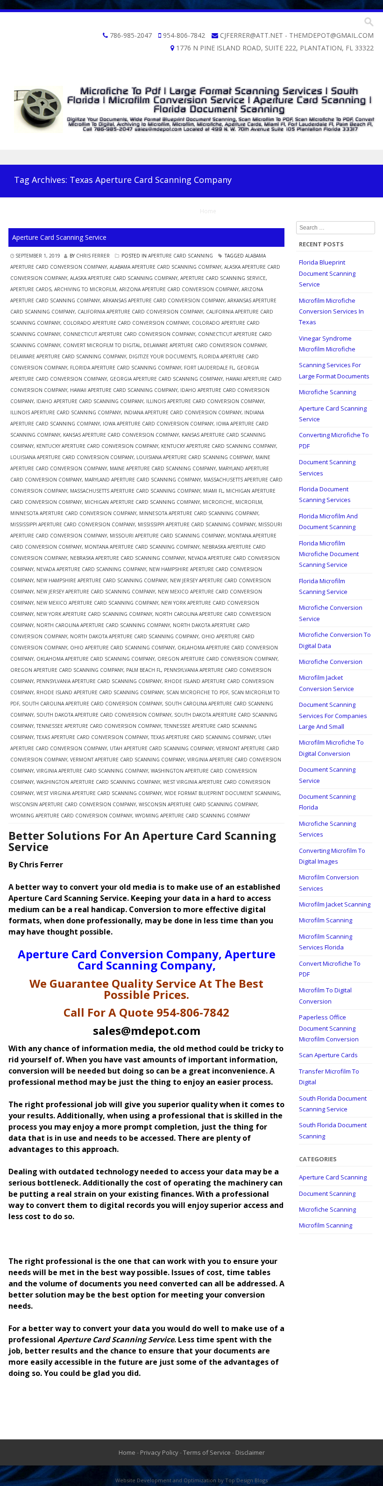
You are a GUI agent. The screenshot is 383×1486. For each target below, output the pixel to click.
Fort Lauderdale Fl (209, 367)
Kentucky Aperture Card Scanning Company (218, 446)
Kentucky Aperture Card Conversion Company (97, 446)
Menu (191, 157)
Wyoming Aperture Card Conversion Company (71, 815)
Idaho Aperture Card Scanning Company (89, 401)
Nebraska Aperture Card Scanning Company (127, 558)
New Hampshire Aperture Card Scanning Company (101, 580)
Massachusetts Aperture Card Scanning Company (135, 491)
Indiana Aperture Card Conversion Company (182, 412)
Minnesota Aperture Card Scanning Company (198, 513)
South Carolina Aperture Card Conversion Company (92, 703)
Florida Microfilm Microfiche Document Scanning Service (329, 554)
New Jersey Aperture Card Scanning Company (95, 591)
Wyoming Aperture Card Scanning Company (192, 815)
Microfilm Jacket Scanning (334, 904)
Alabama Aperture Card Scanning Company (165, 267)
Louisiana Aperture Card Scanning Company (194, 457)
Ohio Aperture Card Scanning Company (122, 647)
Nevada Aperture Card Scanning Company (91, 569)
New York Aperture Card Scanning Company (94, 614)
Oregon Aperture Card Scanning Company (66, 670)
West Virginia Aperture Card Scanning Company (99, 793)
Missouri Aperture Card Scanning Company (167, 535)
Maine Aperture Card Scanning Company (163, 468)
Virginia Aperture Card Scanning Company (92, 770)
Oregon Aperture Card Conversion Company (217, 659)
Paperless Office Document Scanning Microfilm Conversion (329, 1028)
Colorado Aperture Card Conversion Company (126, 323)
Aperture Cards (30, 289)
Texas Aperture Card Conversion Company (92, 737)
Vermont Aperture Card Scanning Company (127, 759)
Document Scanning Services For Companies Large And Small (333, 715)
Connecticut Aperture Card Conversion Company (129, 334)
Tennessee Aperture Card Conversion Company (98, 726)
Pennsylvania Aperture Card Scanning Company (99, 681)
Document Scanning (327, 1193)
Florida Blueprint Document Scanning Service (327, 273)
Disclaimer (250, 1452)
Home (208, 211)
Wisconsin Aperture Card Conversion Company (73, 804)
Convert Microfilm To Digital (102, 345)
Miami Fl (213, 491)
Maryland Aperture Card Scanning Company (143, 479)
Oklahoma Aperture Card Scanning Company (95, 659)
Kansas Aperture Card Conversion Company (121, 435)
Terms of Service (207, 1452)
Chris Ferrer (93, 255)
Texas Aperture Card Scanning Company (203, 737)
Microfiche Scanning (327, 392)
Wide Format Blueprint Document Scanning (222, 793)
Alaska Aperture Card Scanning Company (123, 278)
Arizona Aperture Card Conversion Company (179, 289)
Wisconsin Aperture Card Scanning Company (198, 804)
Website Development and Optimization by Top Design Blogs (191, 1480)
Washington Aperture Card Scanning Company (98, 782)
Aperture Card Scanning (180, 255)
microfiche (218, 502)
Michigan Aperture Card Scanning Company (142, 502)
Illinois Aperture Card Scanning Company (65, 412)
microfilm (248, 502)
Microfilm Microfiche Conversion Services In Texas (331, 311)
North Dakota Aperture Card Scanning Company (134, 636)
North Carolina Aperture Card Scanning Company (103, 625)
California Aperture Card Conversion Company (140, 311)
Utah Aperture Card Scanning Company (161, 748)
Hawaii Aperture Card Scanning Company (123, 390)
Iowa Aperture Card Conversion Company (158, 423)
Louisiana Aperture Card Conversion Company (72, 457)
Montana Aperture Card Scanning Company (142, 547)
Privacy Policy (159, 1452)
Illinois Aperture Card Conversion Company (205, 401)
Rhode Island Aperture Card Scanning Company (99, 692)
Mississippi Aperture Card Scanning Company (196, 524)
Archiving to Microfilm (85, 289)
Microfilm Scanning (325, 920)
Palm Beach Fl (143, 670)
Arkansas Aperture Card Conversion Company (164, 300)
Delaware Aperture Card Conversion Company (204, 345)
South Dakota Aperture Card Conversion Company (103, 715)
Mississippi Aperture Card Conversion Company (72, 524)
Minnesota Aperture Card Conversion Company (73, 513)
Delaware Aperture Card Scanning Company (68, 356)
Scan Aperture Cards (328, 1055)
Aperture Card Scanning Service (59, 237)
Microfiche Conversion (330, 661)
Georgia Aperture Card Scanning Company (166, 379)
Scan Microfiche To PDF (197, 692)
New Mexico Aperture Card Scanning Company (97, 603)
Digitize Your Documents (162, 356)
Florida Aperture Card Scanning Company (125, 367)
